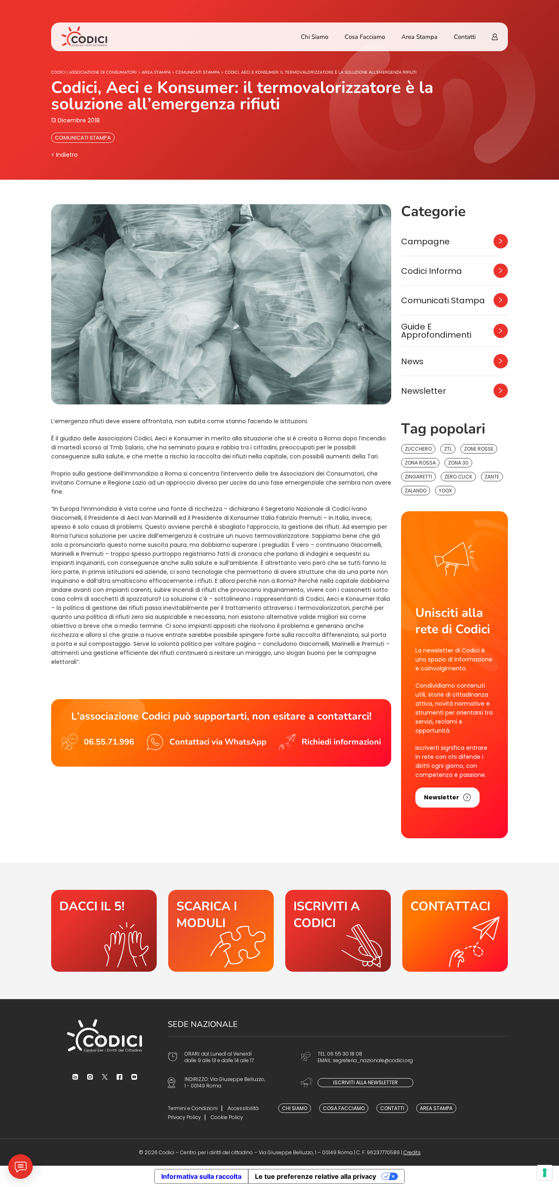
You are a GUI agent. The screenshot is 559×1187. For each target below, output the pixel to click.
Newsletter (423, 391)
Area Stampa (419, 37)
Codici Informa (431, 271)
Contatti (465, 37)
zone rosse (479, 448)
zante (492, 476)
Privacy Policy (184, 1117)
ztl (448, 448)
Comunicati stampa (83, 138)
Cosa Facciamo (365, 37)
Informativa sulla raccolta (201, 1176)
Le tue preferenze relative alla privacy (315, 1176)
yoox (445, 490)
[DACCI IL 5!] (104, 931)
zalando (415, 490)
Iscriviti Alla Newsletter (365, 1082)
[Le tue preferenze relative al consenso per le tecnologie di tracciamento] (544, 1172)
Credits (412, 1152)
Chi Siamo (314, 37)
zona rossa (420, 462)
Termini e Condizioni (193, 1108)
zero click (458, 476)
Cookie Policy (227, 1117)
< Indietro (64, 155)
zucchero (418, 448)
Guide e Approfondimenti (436, 331)
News (412, 361)
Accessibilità (243, 1108)
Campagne (425, 241)
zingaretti (418, 476)
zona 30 (458, 462)
